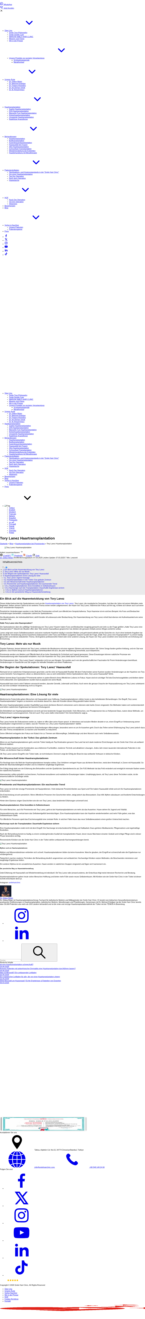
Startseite (4, 544)
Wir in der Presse (16, 41)
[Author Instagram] (22, 923)
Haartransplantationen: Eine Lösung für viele (22, 576)
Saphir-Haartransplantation (20, 109)
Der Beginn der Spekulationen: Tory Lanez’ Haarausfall (27, 574)
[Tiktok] (6, 255)
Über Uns (8, 31)
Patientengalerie (15, 229)
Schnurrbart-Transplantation (20, 149)
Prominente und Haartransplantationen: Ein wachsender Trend (32, 584)
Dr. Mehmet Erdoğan (17, 84)
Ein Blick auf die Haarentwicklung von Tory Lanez (24, 570)
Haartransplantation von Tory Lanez (59, 603)
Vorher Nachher (11, 1293)
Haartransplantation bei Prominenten (30, 544)
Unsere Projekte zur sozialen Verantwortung (26, 58)
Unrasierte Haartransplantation (21, 117)
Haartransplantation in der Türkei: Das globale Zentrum (29, 580)
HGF (6, 198)
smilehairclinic (14, 883)
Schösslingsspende (21, 60)
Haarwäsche (14, 180)
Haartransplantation (12, 107)
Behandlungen (10, 137)
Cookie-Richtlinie (11, 1299)
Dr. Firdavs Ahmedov (17, 86)
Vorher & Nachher (12, 225)
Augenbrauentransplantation (20, 143)
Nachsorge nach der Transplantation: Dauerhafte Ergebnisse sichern (36, 588)
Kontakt (8, 1301)
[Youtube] (6, 248)
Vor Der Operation (16, 202)
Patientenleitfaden (12, 170)
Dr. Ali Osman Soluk (17, 88)
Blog (6, 208)
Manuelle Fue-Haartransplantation (23, 113)
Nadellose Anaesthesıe (18, 119)
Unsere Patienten (16, 227)
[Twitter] (6, 240)
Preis (7, 231)
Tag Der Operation (16, 176)
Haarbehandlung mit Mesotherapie (23, 153)
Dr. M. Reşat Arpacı (16, 90)
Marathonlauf (19, 62)
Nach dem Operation (17, 178)
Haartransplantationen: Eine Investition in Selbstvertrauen (32, 586)
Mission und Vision (16, 39)
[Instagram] (6, 244)
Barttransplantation (16, 141)
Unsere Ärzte (10, 80)
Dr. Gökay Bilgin (15, 82)
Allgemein (13, 204)
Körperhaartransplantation (19, 115)
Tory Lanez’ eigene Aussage (18, 578)
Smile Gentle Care (16, 35)
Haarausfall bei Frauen (18, 145)
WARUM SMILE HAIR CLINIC (21, 37)
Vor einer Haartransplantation (21, 174)
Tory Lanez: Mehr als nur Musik (17, 572)
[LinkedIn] (6, 251)
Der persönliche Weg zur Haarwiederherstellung (31, 592)
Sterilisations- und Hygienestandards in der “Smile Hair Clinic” (34, 172)
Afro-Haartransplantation (19, 147)
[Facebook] (6, 237)
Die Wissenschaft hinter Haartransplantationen (25, 582)
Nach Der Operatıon (17, 200)
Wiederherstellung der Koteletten (22, 151)
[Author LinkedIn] (22, 941)
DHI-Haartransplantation (19, 111)
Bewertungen (10, 206)
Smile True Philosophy (18, 33)
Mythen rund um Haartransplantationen (27, 590)
